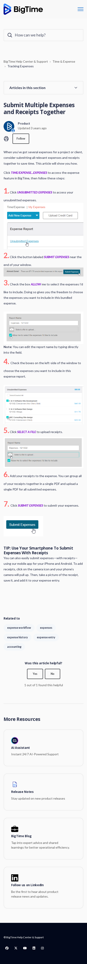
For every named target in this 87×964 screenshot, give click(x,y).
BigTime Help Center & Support (26, 61)
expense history (17, 637)
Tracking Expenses (20, 66)
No (52, 673)
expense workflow (19, 627)
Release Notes (22, 792)
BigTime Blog (21, 836)
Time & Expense (63, 61)
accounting (14, 646)
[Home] (23, 9)
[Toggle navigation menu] (80, 9)
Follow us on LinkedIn (27, 885)
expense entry (46, 637)
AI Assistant (20, 748)
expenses (46, 627)
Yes (35, 673)
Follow (21, 138)
